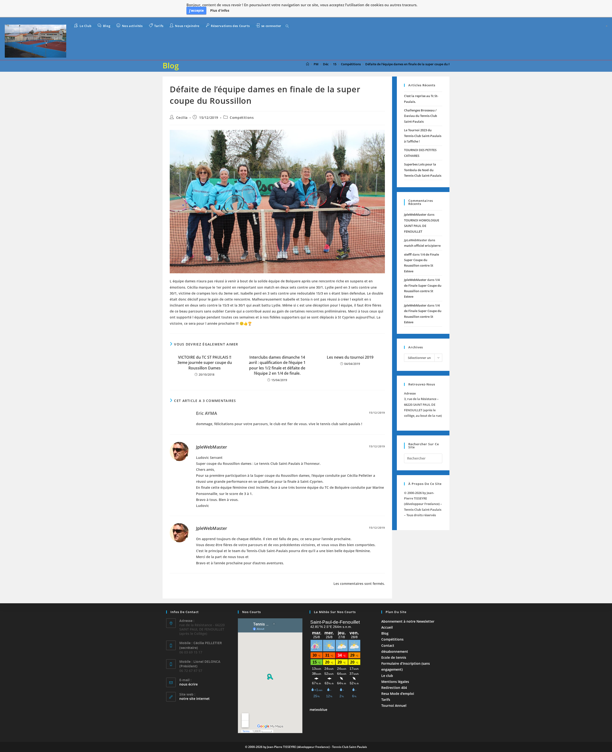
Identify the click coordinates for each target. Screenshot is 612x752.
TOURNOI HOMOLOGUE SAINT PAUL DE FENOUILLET (421, 226)
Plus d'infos (219, 10)
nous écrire (188, 684)
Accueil (387, 627)
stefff (408, 254)
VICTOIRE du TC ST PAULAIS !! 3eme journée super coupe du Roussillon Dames (204, 363)
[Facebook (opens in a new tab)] (606, 26)
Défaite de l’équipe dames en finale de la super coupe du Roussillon (414, 64)
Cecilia (182, 117)
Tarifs (385, 699)
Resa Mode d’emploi (397, 693)
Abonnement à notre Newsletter (407, 621)
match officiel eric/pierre (422, 245)
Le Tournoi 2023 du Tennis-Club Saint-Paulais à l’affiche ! (422, 135)
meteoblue (318, 709)
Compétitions (242, 117)
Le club (387, 675)
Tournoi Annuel (393, 705)
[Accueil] (307, 64)
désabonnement (394, 651)
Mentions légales (395, 681)
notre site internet (194, 698)
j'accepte (196, 10)
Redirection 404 (394, 687)
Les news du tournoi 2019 (350, 357)
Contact (387, 645)
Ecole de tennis (393, 657)
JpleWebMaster (211, 447)
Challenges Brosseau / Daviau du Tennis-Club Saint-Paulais (420, 116)
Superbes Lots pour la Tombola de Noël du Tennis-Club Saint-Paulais (422, 170)
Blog (384, 633)
